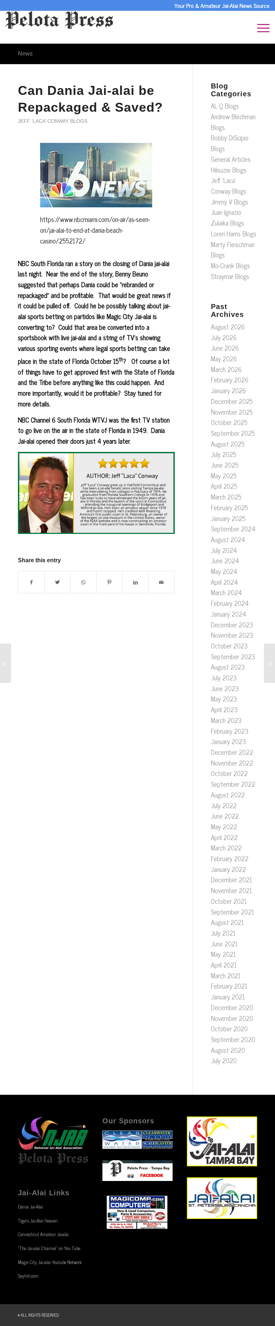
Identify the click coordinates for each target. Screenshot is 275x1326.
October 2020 (229, 1028)
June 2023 (225, 688)
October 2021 (229, 901)
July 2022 (224, 805)
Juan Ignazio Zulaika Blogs (227, 217)
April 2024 (224, 582)
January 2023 (228, 741)
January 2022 (228, 869)
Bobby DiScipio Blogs (230, 143)
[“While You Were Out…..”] (269, 663)
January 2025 (228, 518)
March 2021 (226, 975)
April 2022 (224, 837)
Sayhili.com (28, 1275)
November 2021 (231, 890)
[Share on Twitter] (58, 582)
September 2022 (233, 783)
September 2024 (233, 528)
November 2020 (232, 1018)
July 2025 (223, 454)
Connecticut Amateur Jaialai (43, 1234)
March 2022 (226, 847)
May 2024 (224, 571)
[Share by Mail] (161, 582)
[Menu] (260, 27)
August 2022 (228, 794)
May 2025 (224, 475)
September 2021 (232, 911)
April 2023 (224, 709)
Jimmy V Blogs (229, 201)
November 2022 (232, 762)
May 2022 (224, 826)
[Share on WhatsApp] (83, 582)
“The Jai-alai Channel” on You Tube (49, 1248)
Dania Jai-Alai (30, 1206)
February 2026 (230, 379)
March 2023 (226, 720)
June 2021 (224, 943)
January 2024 (228, 613)
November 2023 (232, 635)
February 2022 (230, 858)
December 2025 (232, 401)
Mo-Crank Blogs (230, 265)
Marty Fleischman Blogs (233, 249)
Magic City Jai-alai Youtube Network (50, 1262)
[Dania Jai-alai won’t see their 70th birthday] (5, 663)
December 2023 (232, 624)
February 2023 (230, 730)
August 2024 (228, 539)
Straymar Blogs (230, 276)
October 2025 (229, 422)
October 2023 (229, 645)
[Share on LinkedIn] (135, 582)
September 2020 (233, 1039)
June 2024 (225, 560)
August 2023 (228, 666)
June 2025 (224, 464)
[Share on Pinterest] (109, 582)
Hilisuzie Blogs (228, 169)
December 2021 (231, 879)
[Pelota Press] (59, 27)
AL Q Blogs (225, 105)
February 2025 (229, 507)
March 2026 (226, 369)
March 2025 (226, 496)
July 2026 (224, 337)
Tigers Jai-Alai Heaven (38, 1220)
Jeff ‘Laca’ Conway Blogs (52, 121)
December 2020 (232, 1007)
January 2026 (228, 390)
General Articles (231, 159)
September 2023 (233, 656)
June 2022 (225, 815)
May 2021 (223, 954)
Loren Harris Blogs (233, 233)
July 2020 (224, 1060)
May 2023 (224, 698)
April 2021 (224, 964)
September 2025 (233, 433)
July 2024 (224, 550)
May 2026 (224, 358)
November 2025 (232, 411)
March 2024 (226, 592)
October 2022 (229, 773)
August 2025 (228, 443)
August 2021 (227, 922)
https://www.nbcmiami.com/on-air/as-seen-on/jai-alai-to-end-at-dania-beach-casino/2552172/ (95, 230)
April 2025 (224, 486)
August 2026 (228, 326)
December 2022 (232, 752)
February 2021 (229, 985)
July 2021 (223, 932)
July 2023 (224, 677)
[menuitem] (260, 27)
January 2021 (228, 996)
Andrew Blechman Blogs (233, 121)
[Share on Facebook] (31, 582)
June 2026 (225, 347)
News (25, 53)
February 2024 (230, 603)
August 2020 (228, 1050)
